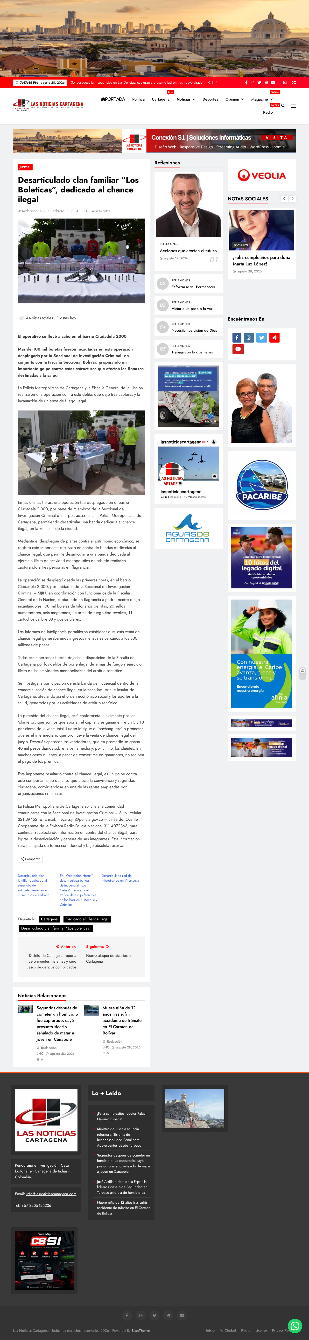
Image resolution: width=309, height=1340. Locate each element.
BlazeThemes (141, 1330)
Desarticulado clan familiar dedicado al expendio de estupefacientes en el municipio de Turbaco (33, 885)
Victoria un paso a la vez (192, 308)
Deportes (210, 99)
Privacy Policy (283, 1330)
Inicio (210, 1330)
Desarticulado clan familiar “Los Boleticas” (56, 928)
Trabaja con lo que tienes (192, 352)
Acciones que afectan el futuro (188, 251)
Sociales (240, 245)
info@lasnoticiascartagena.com (51, 1194)
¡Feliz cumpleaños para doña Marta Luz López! (261, 260)
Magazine (263, 97)
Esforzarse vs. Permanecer (193, 287)
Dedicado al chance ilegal (87, 919)
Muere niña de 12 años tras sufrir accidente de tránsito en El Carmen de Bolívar (122, 1020)
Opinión (232, 99)
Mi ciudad (228, 1330)
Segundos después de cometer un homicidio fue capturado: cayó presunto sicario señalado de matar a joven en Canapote (57, 1023)
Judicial (25, 167)
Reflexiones (169, 244)
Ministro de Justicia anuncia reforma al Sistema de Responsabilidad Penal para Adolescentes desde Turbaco (119, 1137)
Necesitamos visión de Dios (194, 330)
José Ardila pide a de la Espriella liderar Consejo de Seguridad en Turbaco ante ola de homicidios (122, 1187)
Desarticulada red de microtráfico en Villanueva (120, 878)
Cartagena (162, 97)
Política (138, 99)
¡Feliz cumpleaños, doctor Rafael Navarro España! (121, 1116)
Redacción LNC (33, 210)
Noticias (183, 99)
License (261, 1330)
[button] (295, 1326)
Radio (269, 110)
